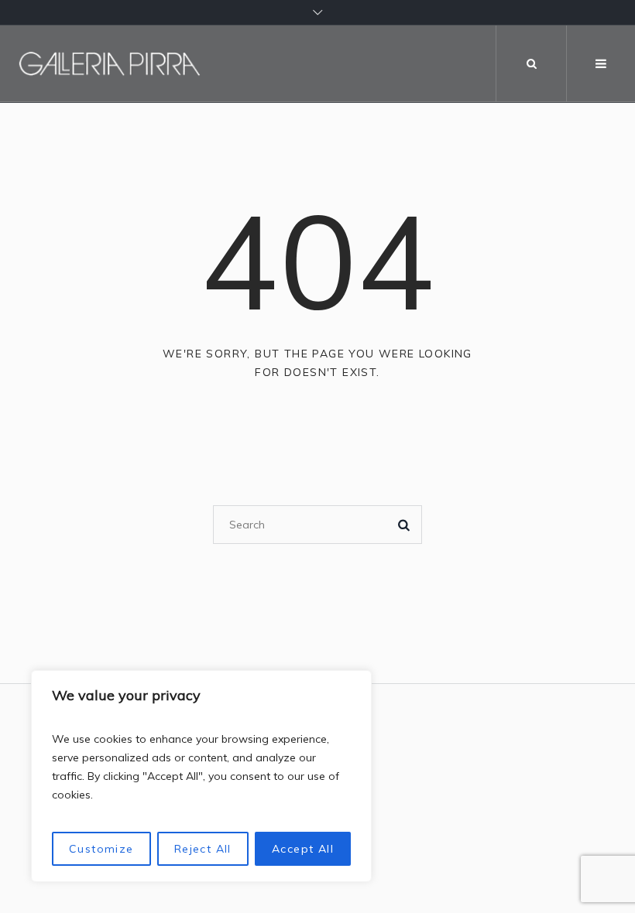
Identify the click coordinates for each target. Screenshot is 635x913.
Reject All (203, 849)
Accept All (303, 849)
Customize (101, 849)
